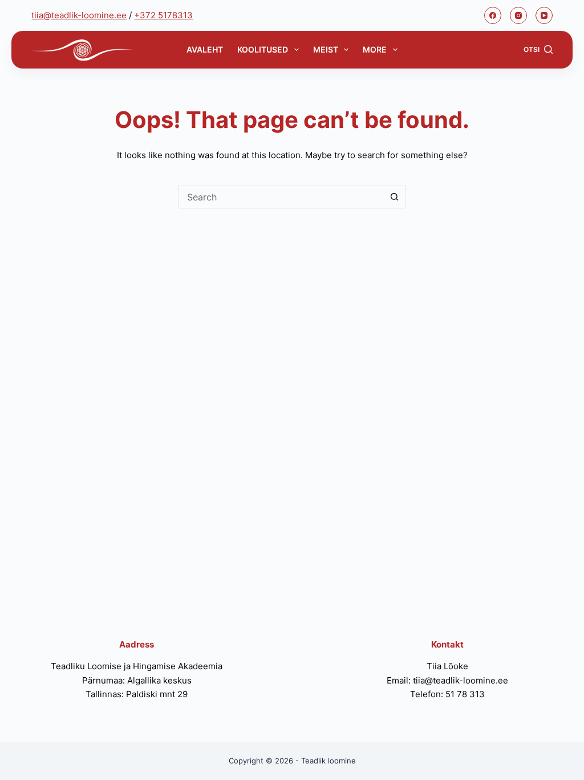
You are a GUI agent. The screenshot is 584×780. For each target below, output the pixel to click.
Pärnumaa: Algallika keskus (137, 680)
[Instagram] (518, 15)
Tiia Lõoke (447, 666)
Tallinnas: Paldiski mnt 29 (137, 694)
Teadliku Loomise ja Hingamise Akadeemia (136, 666)
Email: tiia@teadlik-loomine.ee (447, 680)
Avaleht (204, 49)
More (375, 49)
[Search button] (394, 197)
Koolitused (262, 49)
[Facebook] (492, 15)
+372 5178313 (163, 15)
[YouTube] (544, 15)
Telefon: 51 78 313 (447, 694)
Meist (325, 49)
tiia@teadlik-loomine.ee (79, 15)
